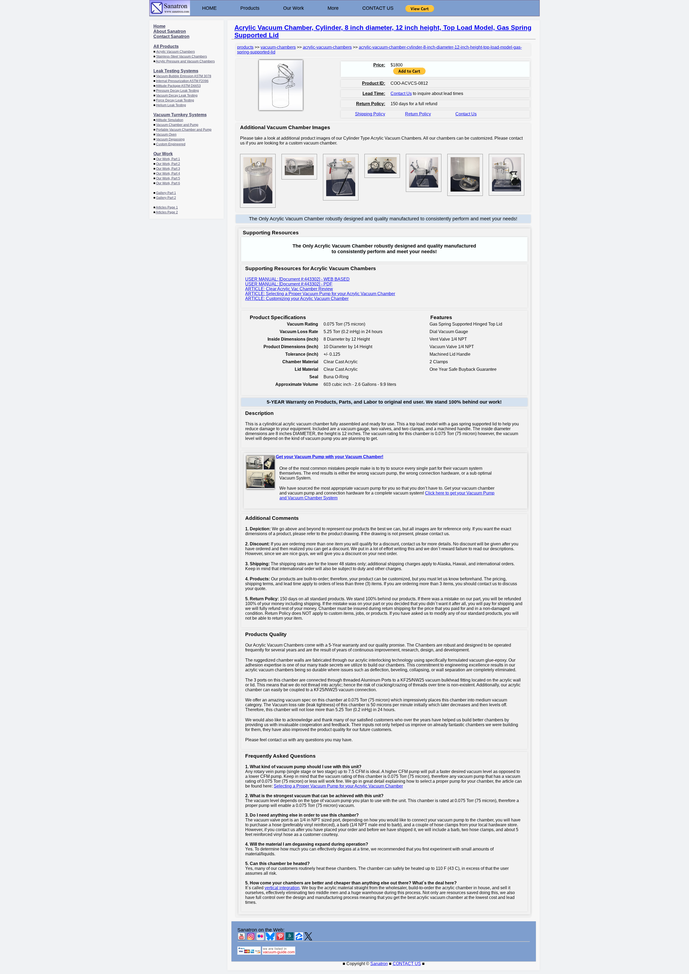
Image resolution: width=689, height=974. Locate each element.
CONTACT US (377, 8)
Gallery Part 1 (166, 193)
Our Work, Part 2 (168, 164)
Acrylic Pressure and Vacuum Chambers (185, 61)
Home (159, 26)
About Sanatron (169, 31)
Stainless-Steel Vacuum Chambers (181, 56)
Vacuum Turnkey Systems (180, 114)
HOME (209, 8)
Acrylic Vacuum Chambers (175, 52)
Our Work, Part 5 (168, 178)
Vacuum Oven (166, 134)
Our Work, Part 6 (168, 183)
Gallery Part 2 (166, 198)
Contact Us (401, 93)
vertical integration (282, 887)
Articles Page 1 (167, 207)
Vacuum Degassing (170, 139)
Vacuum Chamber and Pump (177, 125)
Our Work (293, 8)
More (333, 8)
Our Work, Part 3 (168, 169)
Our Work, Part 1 (168, 159)
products (245, 47)
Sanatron (379, 963)
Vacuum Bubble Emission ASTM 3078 (183, 76)
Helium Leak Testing (171, 105)
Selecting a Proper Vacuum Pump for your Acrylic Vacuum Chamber (338, 786)
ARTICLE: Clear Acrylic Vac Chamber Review (289, 289)
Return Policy (418, 114)
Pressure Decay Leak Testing (177, 91)
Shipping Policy (370, 114)
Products (249, 8)
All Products (166, 46)
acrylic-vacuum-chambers (327, 47)
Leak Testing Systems (175, 71)
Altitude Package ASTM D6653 (178, 86)
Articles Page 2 (167, 212)
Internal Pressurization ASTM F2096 (182, 81)
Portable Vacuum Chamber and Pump (184, 130)
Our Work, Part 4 (168, 173)
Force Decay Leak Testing (175, 100)
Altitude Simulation (169, 120)
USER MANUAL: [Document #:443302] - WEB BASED (297, 279)
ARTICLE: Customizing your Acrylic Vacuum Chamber (297, 298)
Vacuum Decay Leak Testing (177, 95)
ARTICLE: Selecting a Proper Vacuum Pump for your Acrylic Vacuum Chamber (320, 293)
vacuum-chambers (278, 47)
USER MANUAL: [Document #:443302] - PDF (288, 284)
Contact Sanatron (171, 36)
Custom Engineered (170, 144)
